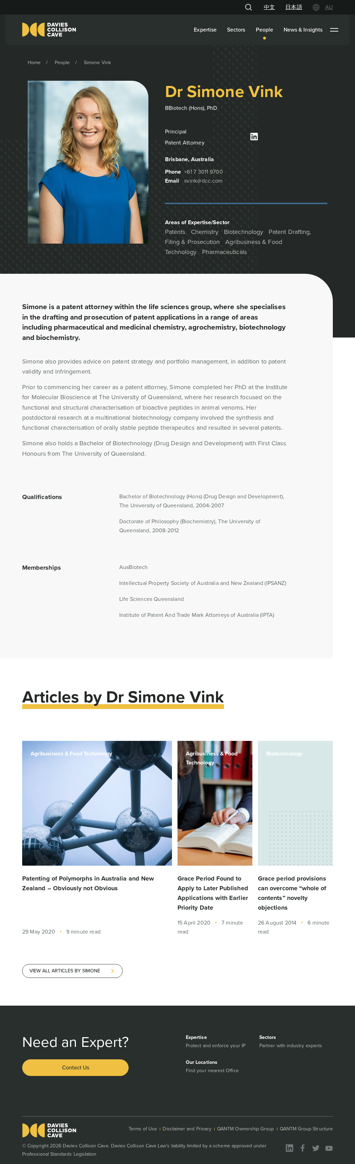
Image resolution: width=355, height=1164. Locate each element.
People (264, 30)
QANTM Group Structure (306, 1128)
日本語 (293, 7)
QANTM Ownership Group (245, 1128)
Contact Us (75, 1067)
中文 (269, 7)
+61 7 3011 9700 (203, 172)
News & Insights (303, 30)
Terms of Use (143, 1128)
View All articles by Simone (64, 970)
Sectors (236, 30)
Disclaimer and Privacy (187, 1128)
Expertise (205, 30)
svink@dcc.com (203, 181)
